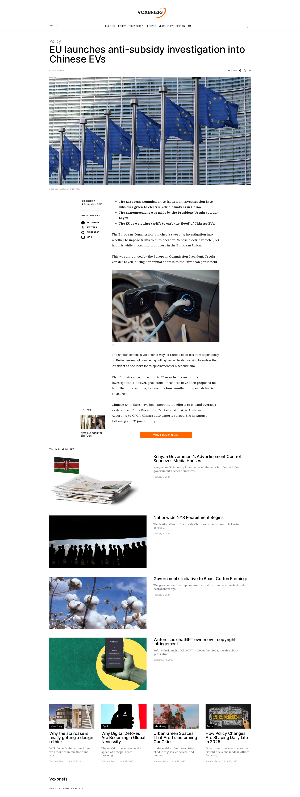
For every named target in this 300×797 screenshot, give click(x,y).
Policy (122, 26)
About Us (54, 788)
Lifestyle (150, 26)
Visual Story (166, 26)
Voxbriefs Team (56, 761)
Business (110, 26)
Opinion (180, 26)
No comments (58, 70)
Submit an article (73, 788)
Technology (135, 26)
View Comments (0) (165, 435)
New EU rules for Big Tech (91, 434)
